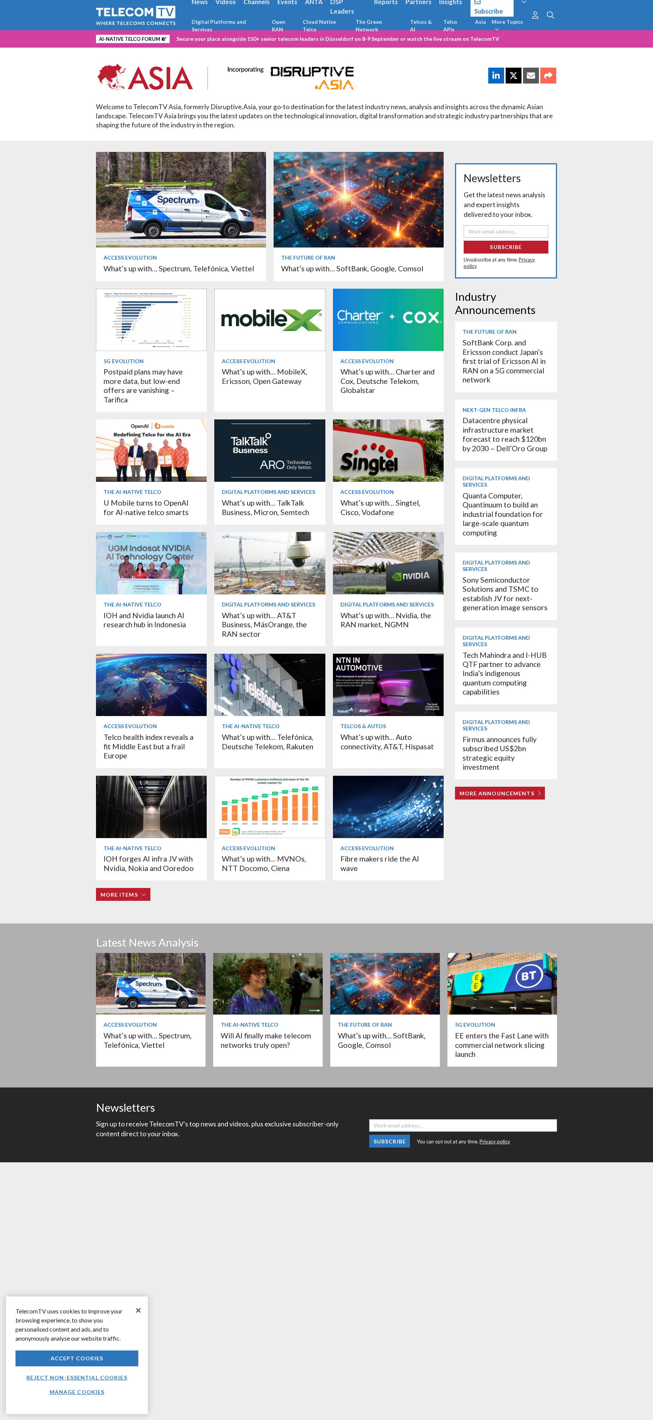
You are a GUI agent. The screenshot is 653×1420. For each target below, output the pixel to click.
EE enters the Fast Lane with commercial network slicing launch (502, 1044)
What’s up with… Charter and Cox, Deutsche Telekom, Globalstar (387, 380)
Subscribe (506, 247)
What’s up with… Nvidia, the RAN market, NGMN (385, 620)
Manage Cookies (77, 1392)
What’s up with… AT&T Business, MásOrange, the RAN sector (264, 624)
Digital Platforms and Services (219, 25)
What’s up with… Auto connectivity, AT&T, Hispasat (387, 741)
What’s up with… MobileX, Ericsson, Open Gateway (264, 376)
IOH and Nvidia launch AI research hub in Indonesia (145, 620)
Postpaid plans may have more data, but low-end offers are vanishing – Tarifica (143, 385)
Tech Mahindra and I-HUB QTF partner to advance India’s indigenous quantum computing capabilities (505, 673)
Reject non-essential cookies (76, 1377)
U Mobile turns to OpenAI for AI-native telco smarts (146, 507)
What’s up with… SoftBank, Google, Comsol (352, 268)
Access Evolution (130, 257)
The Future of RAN (308, 257)
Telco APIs (450, 25)
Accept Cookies (77, 1358)
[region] (77, 1355)
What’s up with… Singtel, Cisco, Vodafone (380, 507)
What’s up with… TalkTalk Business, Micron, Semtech (265, 507)
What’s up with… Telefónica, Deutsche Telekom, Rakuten (267, 741)
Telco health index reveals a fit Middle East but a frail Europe (148, 746)
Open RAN (278, 25)
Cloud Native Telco (319, 25)
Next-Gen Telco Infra (494, 410)
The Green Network (369, 25)
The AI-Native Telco (132, 492)
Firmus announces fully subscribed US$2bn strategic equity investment (500, 753)
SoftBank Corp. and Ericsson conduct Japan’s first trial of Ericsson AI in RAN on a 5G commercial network (504, 361)
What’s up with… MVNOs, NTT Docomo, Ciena (264, 863)
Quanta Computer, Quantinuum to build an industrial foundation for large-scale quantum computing (503, 514)
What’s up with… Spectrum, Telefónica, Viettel (179, 268)
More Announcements (497, 793)
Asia (480, 22)
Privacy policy (495, 1141)
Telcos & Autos (363, 726)
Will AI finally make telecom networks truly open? (266, 1040)
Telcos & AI (421, 25)
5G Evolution (124, 361)
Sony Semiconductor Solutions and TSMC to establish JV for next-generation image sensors (505, 593)
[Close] (138, 1310)
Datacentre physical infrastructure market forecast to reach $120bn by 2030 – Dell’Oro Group (505, 434)
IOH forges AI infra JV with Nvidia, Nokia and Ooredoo (149, 863)
